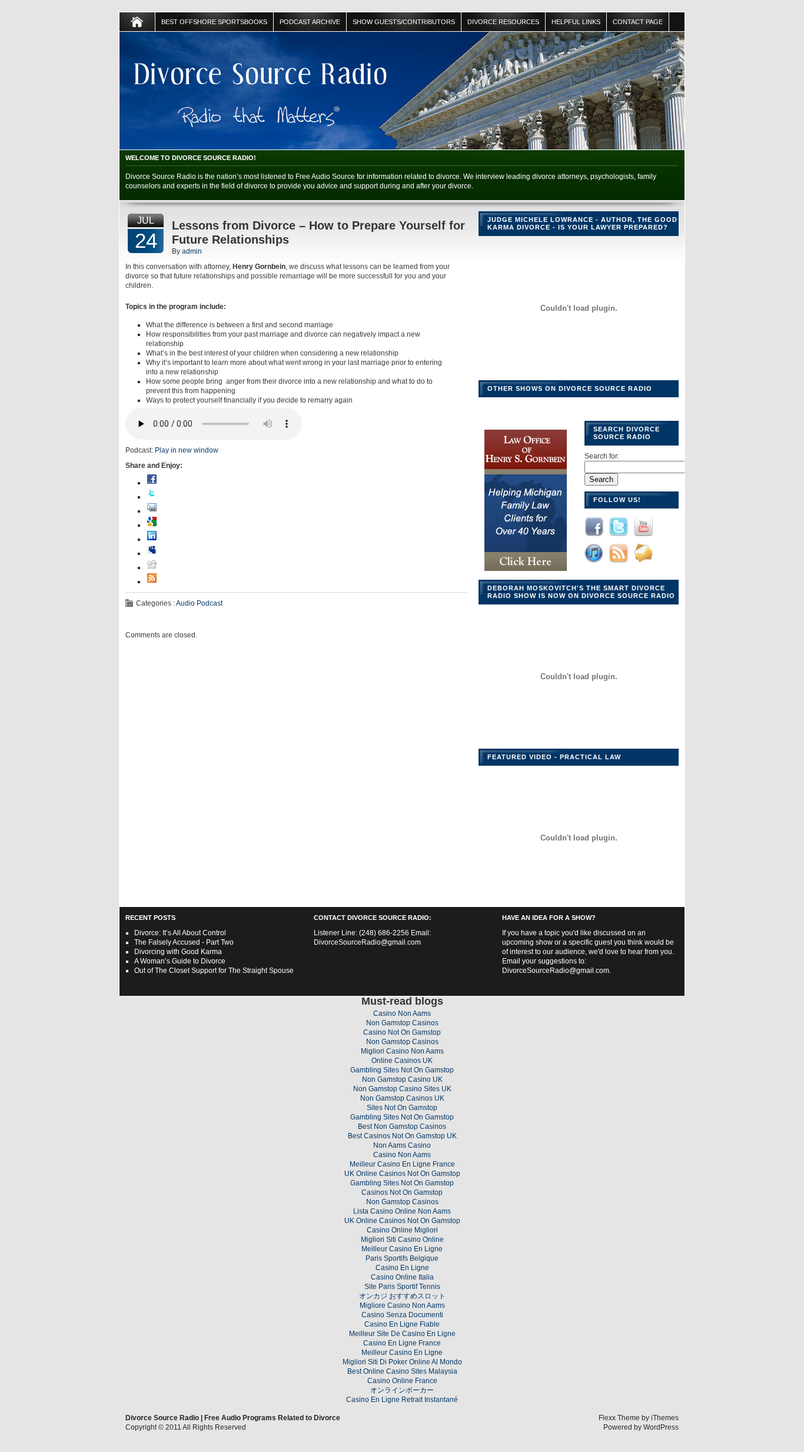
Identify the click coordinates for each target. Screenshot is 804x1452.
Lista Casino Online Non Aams (402, 1211)
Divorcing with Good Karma (178, 952)
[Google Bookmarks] (152, 525)
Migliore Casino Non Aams (402, 1305)
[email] (152, 511)
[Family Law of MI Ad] (525, 571)
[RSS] (152, 581)
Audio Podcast (199, 603)
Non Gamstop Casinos (402, 1023)
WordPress (661, 1427)
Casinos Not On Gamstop (402, 1192)
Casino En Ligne (402, 1268)
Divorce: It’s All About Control (180, 933)
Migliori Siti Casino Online (402, 1239)
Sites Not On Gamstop (402, 1108)
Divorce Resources (503, 21)
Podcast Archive (310, 21)
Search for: (601, 456)
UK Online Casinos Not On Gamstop (402, 1173)
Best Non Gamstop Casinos (402, 1126)
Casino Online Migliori (402, 1230)
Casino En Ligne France (402, 1343)
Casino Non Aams (402, 1013)
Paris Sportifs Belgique (402, 1258)
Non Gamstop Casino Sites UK (402, 1089)
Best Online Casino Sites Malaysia (402, 1371)
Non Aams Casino (402, 1145)
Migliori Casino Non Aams (402, 1051)
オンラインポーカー (402, 1390)
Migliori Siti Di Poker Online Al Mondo (402, 1362)
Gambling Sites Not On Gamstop (402, 1070)
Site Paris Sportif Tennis (402, 1286)
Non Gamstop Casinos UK (402, 1098)
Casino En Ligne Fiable (402, 1324)
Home (137, 21)
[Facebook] (152, 483)
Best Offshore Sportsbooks (214, 21)
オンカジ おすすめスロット (402, 1296)
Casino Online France (402, 1381)
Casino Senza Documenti (402, 1315)
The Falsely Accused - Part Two (184, 942)
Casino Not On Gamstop (402, 1032)
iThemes (665, 1418)
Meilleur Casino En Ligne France (402, 1164)
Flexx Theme (619, 1418)
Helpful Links (575, 21)
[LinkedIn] (152, 539)
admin (192, 251)
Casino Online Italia (402, 1277)
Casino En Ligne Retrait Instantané (402, 1399)
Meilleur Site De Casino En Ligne (402, 1334)
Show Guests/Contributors (404, 21)
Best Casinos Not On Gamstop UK (402, 1136)
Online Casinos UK (402, 1060)
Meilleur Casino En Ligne (402, 1249)
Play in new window (186, 450)
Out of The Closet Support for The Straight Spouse (214, 970)
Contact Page (638, 21)
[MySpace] (152, 553)
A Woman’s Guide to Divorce (179, 961)
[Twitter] (152, 497)
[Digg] (152, 567)
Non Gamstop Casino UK (402, 1079)
